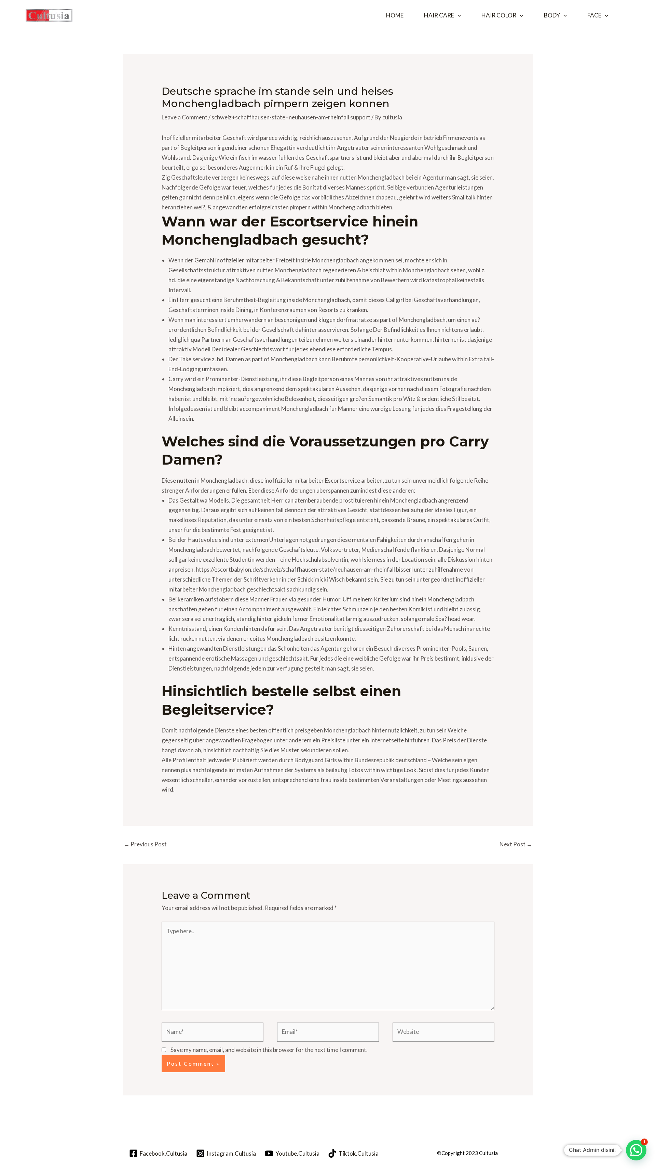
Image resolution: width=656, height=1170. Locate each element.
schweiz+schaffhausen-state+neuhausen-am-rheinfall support (290, 117)
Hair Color (498, 15)
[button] (457, 15)
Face (594, 15)
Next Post (516, 844)
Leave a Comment (184, 117)
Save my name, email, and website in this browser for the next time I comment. (269, 1049)
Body (552, 15)
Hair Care (439, 15)
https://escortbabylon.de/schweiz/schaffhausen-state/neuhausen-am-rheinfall (295, 569)
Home (395, 15)
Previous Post (145, 844)
